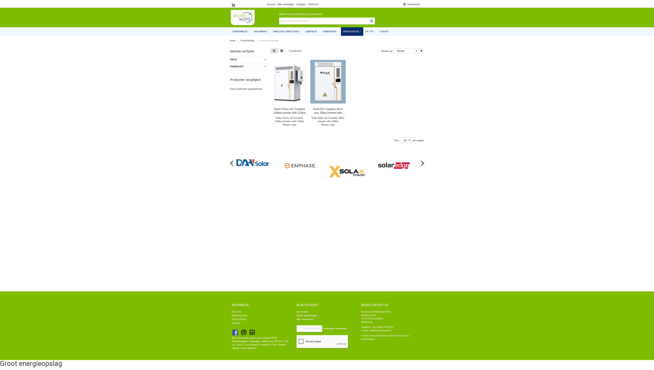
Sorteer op (387, 51)
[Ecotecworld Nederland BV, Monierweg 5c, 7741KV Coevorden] (242, 17)
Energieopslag (248, 40)
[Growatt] (400, 164)
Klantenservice (240, 315)
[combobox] (327, 21)
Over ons (237, 311)
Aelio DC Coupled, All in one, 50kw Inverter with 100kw (328, 113)
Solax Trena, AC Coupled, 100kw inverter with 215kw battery (290, 113)
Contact (384, 31)
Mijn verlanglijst (286, 4)
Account (271, 4)
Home (233, 40)
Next (422, 163)
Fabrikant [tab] (237, 66)
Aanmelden (303, 311)
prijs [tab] (233, 59)
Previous (232, 163)
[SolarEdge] (353, 165)
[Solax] (306, 171)
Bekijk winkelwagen (307, 315)
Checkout (313, 4)
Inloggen (301, 4)
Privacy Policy (239, 319)
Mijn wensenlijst (305, 319)
